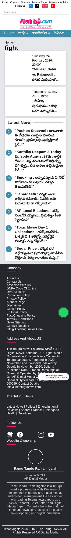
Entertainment (47, 406)
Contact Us (14, 281)
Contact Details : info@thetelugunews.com (25, 327)
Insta (45, 6)
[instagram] (41, 435)
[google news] (10, 435)
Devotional (25, 413)
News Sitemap (16, 322)
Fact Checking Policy (21, 315)
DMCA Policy (16, 291)
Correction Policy (18, 295)
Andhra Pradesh (32, 410)
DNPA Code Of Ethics (21, 288)
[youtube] (51, 435)
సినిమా (59, 33)
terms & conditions (20, 319)
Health (11, 413)
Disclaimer (14, 305)
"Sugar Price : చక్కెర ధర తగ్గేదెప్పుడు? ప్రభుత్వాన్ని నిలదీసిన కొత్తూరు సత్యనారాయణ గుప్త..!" (39, 252)
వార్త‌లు (23, 33)
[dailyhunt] (61, 435)
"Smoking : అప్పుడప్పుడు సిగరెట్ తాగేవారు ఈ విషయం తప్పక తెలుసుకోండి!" (39, 182)
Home (9, 33)
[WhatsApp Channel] (63, 312)
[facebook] (20, 435)
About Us (13, 278)
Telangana (52, 410)
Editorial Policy (17, 312)
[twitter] (30, 435)
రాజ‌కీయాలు (41, 33)
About (5, 2)
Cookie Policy (16, 308)
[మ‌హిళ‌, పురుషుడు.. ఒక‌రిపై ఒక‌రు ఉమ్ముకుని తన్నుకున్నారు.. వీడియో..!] (19, 109)
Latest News (19, 122)
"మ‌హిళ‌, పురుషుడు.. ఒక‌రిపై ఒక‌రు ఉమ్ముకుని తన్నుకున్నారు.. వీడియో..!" (44, 111)
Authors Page (39, 2)
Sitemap (25, 2)
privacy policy (16, 298)
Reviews (12, 410)
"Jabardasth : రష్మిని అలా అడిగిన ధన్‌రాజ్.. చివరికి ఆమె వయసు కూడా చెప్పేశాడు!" (35, 198)
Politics (30, 406)
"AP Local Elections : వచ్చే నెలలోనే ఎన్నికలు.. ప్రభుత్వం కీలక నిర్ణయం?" (38, 215)
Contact (14, 2)
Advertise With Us (58, 2)
